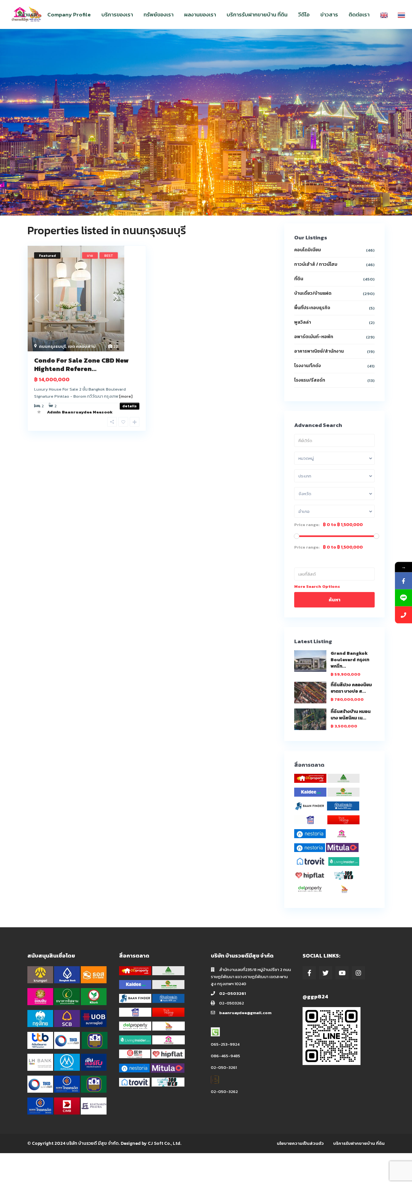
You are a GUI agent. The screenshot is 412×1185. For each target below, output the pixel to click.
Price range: (307, 525)
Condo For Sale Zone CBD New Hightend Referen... (81, 365)
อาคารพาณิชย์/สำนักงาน (319, 351)
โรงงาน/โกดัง (307, 365)
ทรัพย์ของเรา (158, 14)
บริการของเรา (117, 14)
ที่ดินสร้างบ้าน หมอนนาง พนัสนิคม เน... (350, 714)
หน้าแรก (27, 14)
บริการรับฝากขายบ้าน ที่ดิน (257, 14)
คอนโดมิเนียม (307, 249)
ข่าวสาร (329, 14)
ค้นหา (334, 599)
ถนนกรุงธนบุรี (52, 346)
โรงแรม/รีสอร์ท (309, 380)
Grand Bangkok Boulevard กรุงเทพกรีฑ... (350, 660)
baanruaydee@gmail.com (245, 1013)
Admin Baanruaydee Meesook (80, 412)
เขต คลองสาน (82, 346)
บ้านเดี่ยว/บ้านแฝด (313, 293)
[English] (384, 14)
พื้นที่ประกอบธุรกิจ (312, 307)
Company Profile (69, 14)
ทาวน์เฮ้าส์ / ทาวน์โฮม (315, 264)
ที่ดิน (298, 278)
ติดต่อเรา (359, 14)
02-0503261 (232, 993)
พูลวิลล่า (302, 322)
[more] (126, 396)
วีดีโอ (304, 14)
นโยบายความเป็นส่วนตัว (300, 1143)
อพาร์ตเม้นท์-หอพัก (313, 336)
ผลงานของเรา (200, 14)
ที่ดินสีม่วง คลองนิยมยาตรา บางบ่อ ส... (351, 688)
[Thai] (401, 14)
